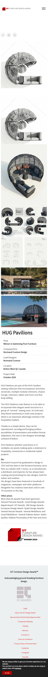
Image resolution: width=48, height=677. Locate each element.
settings (18, 668)
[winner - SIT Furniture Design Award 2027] (24, 9)
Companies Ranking (25, 621)
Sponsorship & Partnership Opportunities (25, 617)
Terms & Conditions (25, 639)
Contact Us (25, 635)
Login (25, 608)
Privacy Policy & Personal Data (25, 643)
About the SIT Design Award (25, 613)
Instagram (25, 652)
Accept (7, 673)
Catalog (25, 626)
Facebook (25, 648)
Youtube (25, 657)
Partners (25, 630)
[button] (3, 35)
